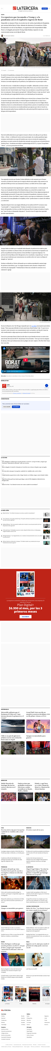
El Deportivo (29, 867)
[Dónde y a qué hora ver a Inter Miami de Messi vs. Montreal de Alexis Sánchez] (42, 796)
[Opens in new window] (34, 1001)
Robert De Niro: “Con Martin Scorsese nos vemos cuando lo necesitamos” (20, 484)
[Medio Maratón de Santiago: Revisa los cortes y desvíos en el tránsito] (8, 796)
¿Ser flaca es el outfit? (31, 969)
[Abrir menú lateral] (2, 9)
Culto (2, 14)
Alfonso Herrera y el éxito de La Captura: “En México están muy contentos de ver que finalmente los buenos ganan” (21, 542)
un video (34, 326)
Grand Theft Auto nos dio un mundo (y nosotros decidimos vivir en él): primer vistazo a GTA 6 (38, 714)
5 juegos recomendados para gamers (36, 737)
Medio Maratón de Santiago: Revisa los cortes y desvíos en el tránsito (8, 786)
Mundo (3, 942)
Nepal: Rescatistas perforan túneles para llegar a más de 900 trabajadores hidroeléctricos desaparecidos (23, 480)
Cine (7, 376)
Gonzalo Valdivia (10, 36)
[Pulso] (21, 1001)
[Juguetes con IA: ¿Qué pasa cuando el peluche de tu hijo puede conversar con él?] (38, 959)
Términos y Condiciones (17, 393)
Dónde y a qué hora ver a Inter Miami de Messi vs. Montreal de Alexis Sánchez (42, 786)
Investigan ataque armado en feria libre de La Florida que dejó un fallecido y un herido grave (12, 852)
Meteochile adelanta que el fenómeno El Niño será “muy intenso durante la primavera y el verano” (12, 715)
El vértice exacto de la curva (35, 830)
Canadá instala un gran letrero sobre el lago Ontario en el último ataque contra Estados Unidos (25, 475)
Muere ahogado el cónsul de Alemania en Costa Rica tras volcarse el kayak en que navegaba (24, 467)
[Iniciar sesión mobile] (49, 8)
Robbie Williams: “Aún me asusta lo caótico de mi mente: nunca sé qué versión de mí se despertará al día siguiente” (22, 525)
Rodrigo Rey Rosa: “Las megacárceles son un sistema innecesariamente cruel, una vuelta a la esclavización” (23, 536)
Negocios (28, 828)
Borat (32, 376)
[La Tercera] (7, 1001)
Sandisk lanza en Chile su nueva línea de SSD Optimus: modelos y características (12, 935)
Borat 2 (10, 376)
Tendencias (4, 867)
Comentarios (11, 70)
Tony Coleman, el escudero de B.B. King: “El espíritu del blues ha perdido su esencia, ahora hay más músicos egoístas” (23, 519)
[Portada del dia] (25, 596)
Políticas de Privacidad (26, 393)
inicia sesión (6, 406)
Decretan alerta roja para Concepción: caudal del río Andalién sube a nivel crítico (21, 471)
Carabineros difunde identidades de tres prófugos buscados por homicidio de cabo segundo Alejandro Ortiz (11, 859)
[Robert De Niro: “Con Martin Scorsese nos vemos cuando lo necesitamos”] (46, 514)
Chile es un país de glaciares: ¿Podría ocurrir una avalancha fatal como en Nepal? (11, 737)
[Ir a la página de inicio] (25, 8)
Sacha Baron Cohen (16, 376)
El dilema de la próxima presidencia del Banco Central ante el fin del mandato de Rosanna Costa (37, 852)
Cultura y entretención (32, 906)
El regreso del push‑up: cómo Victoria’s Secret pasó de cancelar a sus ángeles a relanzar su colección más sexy (12, 871)
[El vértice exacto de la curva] (38, 841)
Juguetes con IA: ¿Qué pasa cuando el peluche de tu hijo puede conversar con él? (37, 945)
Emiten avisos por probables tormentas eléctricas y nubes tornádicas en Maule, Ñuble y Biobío (25, 787)
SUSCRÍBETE (25, 617)
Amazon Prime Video (26, 376)
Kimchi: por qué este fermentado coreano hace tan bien (38, 976)
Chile (2, 828)
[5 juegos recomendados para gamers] (38, 748)
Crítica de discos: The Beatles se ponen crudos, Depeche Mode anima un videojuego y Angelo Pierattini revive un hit (22, 530)
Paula (27, 942)
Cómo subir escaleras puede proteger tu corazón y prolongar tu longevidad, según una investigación (12, 893)
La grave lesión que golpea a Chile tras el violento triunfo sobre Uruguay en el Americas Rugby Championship (37, 893)
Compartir (4, 70)
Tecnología (4, 906)
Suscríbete (16, 406)
